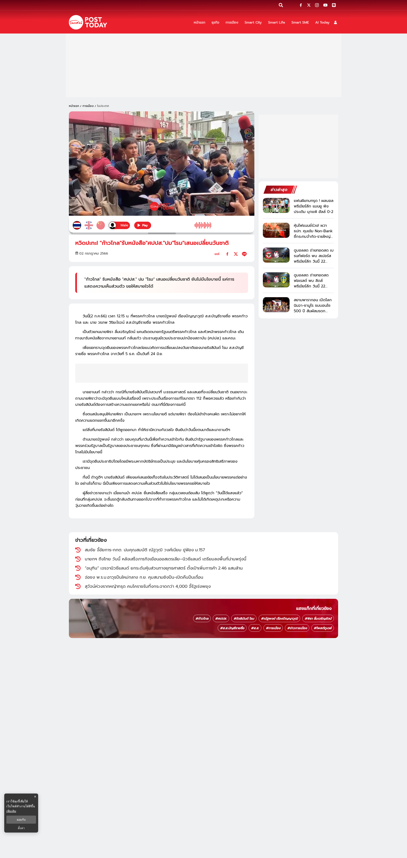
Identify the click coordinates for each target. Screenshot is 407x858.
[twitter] (236, 254)
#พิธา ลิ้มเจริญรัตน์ (318, 618)
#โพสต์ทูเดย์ (323, 628)
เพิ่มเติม (11, 811)
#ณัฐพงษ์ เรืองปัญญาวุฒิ (279, 618)
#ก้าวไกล (201, 618)
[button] (335, 22)
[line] (244, 254)
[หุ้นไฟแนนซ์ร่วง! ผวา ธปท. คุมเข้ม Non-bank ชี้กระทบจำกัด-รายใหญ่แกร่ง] (276, 230)
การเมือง (88, 106)
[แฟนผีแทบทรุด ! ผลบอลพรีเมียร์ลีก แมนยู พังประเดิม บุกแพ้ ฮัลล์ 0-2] (276, 205)
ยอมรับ (21, 819)
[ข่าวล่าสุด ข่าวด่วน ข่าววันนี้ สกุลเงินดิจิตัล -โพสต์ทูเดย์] (88, 22)
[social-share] (301, 5)
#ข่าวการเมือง (297, 628)
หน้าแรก (74, 106)
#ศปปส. (221, 618)
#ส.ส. (255, 628)
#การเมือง (273, 628)
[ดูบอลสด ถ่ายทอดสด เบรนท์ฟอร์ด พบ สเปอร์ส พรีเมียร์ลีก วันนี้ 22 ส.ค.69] (276, 255)
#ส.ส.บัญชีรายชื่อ (232, 628)
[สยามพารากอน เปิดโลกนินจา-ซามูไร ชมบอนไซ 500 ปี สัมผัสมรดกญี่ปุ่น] (276, 304)
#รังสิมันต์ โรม (244, 618)
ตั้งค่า (21, 828)
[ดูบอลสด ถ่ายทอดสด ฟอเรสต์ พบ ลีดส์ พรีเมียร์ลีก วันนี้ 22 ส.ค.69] (276, 279)
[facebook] (227, 254)
